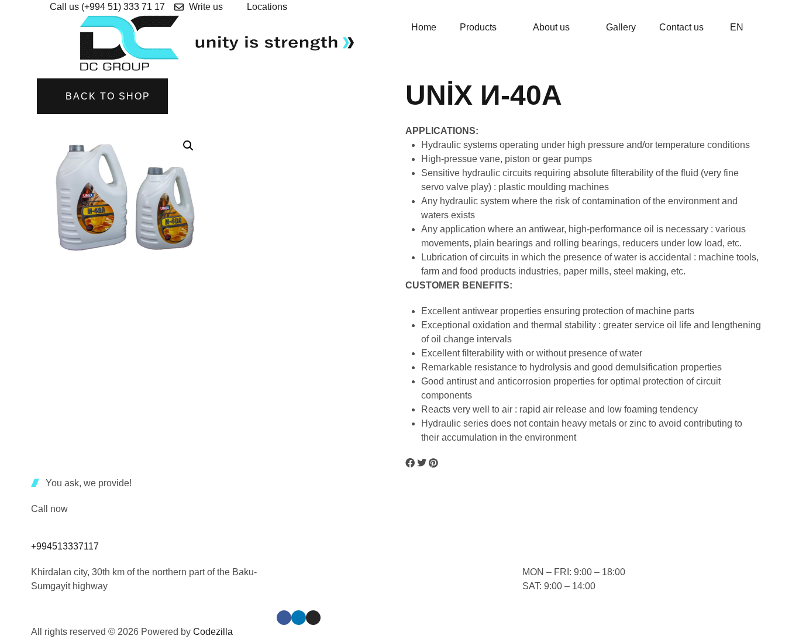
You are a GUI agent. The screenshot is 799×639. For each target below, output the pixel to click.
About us (551, 27)
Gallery (621, 27)
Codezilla (213, 632)
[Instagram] (313, 617)
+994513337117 (65, 546)
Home (423, 27)
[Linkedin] (298, 617)
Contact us (681, 27)
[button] (188, 145)
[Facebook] (284, 617)
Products (478, 27)
